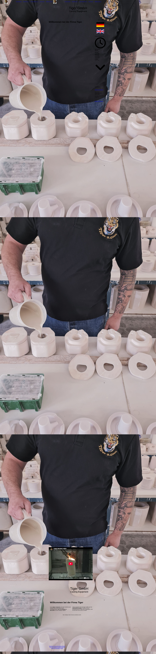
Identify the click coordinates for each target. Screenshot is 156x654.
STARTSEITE (19, 1)
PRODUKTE (26, 1)
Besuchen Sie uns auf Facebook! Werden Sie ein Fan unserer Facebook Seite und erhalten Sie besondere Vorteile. (57, 647)
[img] (6, 2)
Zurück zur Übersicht (99, 89)
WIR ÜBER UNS (34, 1)
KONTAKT (42, 1)
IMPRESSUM (97, 1)
